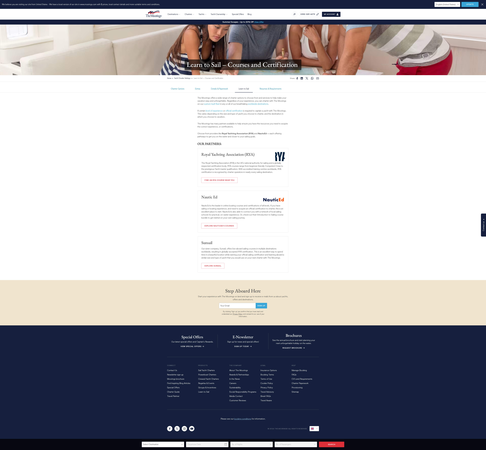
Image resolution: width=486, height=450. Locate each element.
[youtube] (191, 428)
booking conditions (242, 418)
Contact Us (172, 370)
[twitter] (177, 428)
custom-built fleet (212, 104)
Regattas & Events (206, 383)
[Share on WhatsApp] (312, 78)
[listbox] (163, 444)
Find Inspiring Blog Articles (178, 383)
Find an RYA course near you (219, 180)
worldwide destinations (258, 104)
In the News (234, 379)
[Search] (294, 14)
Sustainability (235, 387)
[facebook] (169, 428)
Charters (188, 14)
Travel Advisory (267, 392)
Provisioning (297, 387)
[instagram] (184, 428)
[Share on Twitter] (302, 78)
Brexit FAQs (265, 396)
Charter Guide (173, 392)
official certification (234, 110)
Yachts (201, 14)
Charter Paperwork (300, 383)
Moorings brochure (175, 379)
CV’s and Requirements (302, 379)
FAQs (294, 374)
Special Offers (238, 14)
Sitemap (295, 392)
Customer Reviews (237, 400)
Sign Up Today (242, 346)
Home (169, 78)
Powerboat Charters (207, 374)
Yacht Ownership (218, 14)
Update (470, 4)
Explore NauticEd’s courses (219, 226)
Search (331, 444)
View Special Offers (191, 346)
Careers (232, 383)
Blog (249, 14)
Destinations (173, 14)
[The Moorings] (154, 14)
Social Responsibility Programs (242, 392)
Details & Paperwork (219, 89)
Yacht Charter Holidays (182, 78)
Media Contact (236, 396)
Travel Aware (266, 400)
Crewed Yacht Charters (208, 379)
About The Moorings (238, 370)
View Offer (259, 22)
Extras (197, 89)
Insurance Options (268, 370)
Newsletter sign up (175, 374)
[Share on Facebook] (297, 78)
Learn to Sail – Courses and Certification (209, 78)
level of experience (214, 110)
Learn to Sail (244, 89)
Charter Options (177, 89)
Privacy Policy (237, 314)
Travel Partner (173, 396)
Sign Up (261, 306)
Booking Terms (267, 374)
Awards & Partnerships (239, 374)
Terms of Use (266, 379)
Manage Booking (299, 370)
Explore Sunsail (213, 266)
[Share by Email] (317, 78)
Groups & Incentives (207, 387)
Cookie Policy (266, 383)
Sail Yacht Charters (206, 370)
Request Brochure (292, 348)
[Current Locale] (314, 428)
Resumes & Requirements (270, 89)
